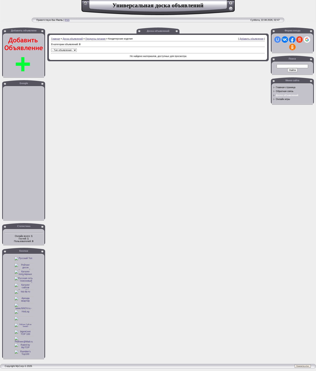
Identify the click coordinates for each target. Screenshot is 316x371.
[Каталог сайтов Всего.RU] (23, 289)
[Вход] (231, 10)
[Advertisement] (78, 23)
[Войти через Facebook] (292, 39)
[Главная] (85, 4)
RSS (67, 20)
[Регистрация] (231, 4)
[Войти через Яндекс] (299, 39)
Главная (55, 38)
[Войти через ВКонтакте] (285, 39)
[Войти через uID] (277, 39)
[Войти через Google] (307, 39)
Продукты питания (95, 38)
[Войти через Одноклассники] (292, 47)
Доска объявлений (73, 38)
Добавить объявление (251, 38)
